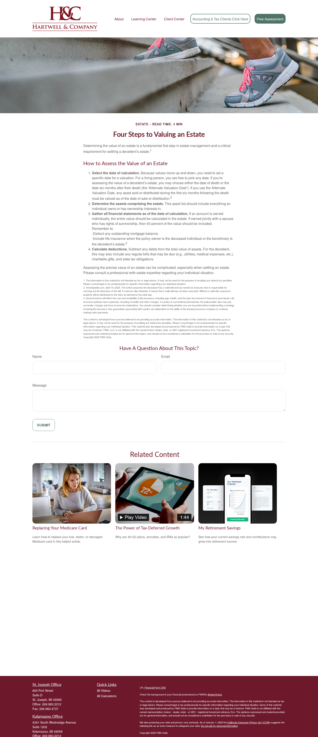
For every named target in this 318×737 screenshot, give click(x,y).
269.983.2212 (51, 704)
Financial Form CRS (155, 687)
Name (37, 356)
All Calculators (106, 696)
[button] (119, 18)
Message (39, 385)
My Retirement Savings (219, 528)
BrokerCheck (215, 694)
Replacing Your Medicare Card (59, 528)
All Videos (103, 690)
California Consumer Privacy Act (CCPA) (248, 722)
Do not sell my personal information (219, 725)
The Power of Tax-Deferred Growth (147, 528)
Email (165, 356)
